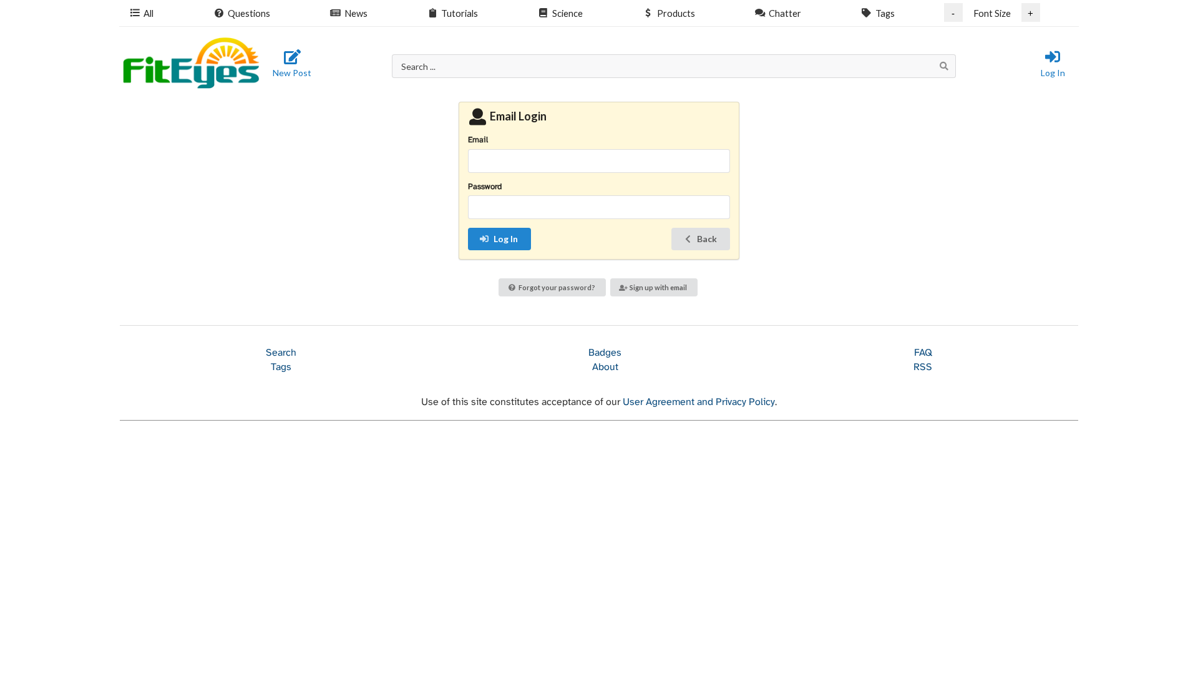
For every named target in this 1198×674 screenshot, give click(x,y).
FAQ (923, 353)
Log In (1053, 72)
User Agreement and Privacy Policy (699, 402)
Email (478, 140)
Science (567, 13)
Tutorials (459, 13)
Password (485, 187)
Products (676, 13)
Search (281, 353)
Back (707, 238)
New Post (292, 72)
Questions (249, 13)
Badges (604, 353)
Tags (885, 13)
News (356, 13)
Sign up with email (658, 287)
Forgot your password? (557, 287)
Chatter (785, 13)
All (148, 13)
